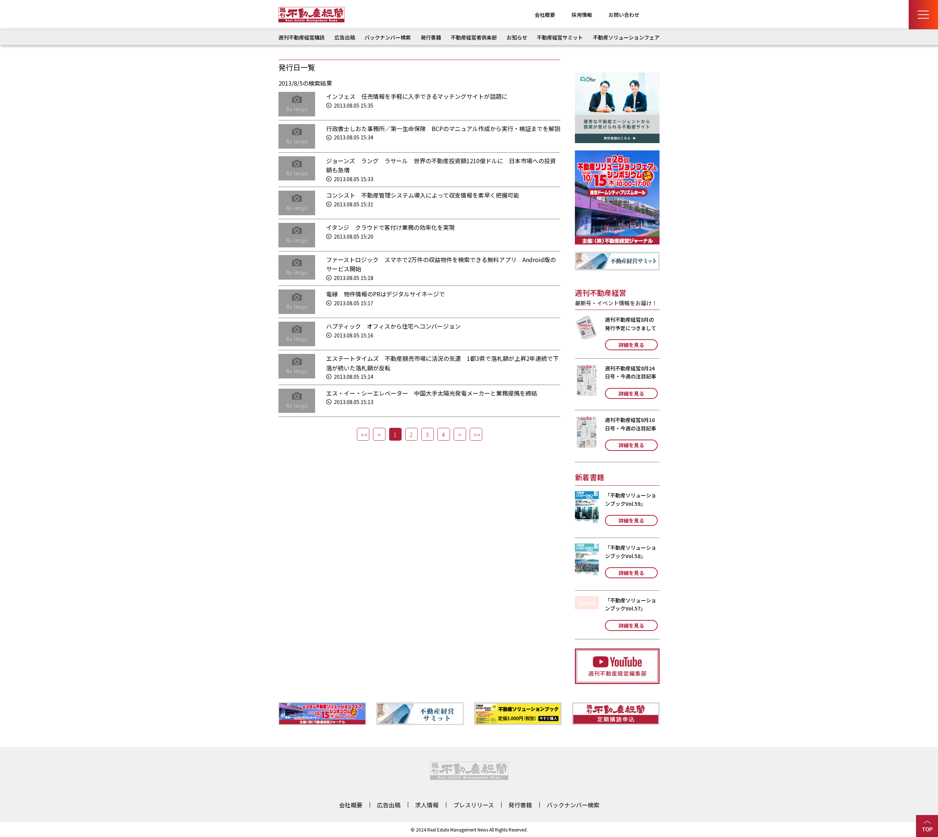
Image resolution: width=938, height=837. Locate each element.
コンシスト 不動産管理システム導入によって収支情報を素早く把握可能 (422, 195)
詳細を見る (631, 344)
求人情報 (427, 805)
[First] (363, 434)
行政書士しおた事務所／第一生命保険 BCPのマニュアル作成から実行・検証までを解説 (443, 128)
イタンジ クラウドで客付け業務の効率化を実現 (390, 227)
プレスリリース (473, 805)
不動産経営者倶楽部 (474, 37)
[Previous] (379, 434)
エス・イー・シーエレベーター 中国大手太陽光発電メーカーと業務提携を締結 (431, 393)
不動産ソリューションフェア (626, 37)
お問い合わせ (624, 14)
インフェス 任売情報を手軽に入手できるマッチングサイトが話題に (416, 96)
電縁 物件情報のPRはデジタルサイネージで (385, 293)
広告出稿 (345, 37)
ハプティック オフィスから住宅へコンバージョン (393, 326)
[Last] (476, 434)
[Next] (460, 434)
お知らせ (517, 37)
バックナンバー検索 (388, 37)
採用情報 (582, 14)
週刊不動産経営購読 (301, 37)
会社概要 (545, 14)
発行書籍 (431, 37)
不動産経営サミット (560, 37)
